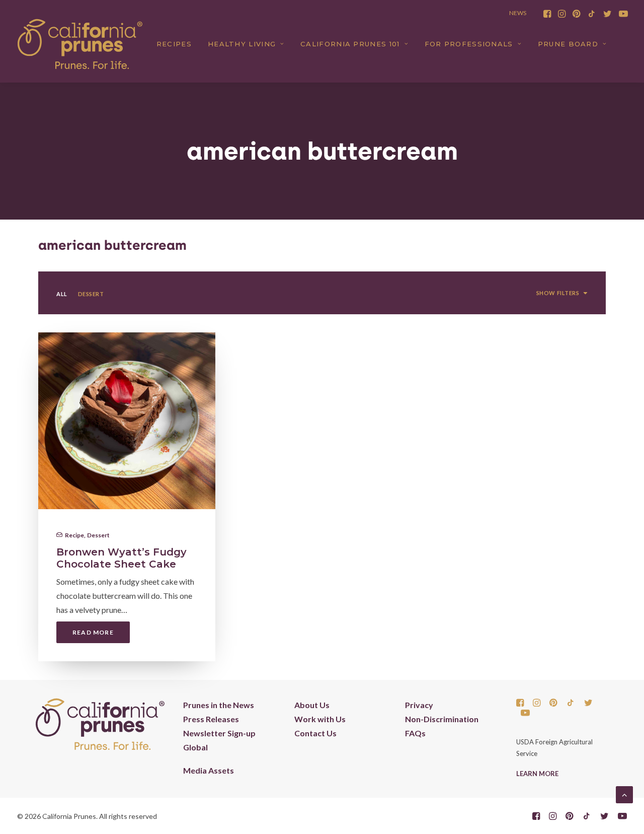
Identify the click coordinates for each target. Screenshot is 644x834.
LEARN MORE (537, 774)
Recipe (74, 535)
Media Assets (208, 770)
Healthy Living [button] (242, 44)
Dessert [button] (91, 294)
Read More (93, 632)
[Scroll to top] (624, 793)
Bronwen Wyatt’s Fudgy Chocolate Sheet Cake (121, 558)
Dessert (98, 535)
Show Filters (558, 293)
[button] (547, 13)
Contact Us (315, 733)
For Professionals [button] (469, 44)
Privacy (419, 705)
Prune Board (568, 44)
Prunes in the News (218, 705)
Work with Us (320, 719)
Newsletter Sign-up (219, 733)
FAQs (415, 733)
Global (195, 747)
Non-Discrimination (441, 719)
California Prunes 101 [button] (349, 44)
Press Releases (211, 719)
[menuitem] (547, 13)
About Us (312, 705)
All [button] (61, 294)
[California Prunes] (80, 44)
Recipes (174, 44)
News (517, 13)
